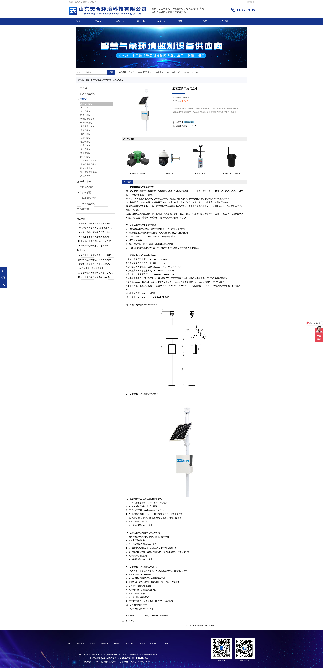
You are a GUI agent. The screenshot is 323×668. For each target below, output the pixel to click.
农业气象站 (196, 72)
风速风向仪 (85, 176)
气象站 (131, 72)
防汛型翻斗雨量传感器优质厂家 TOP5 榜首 (96, 241)
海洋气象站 (85, 157)
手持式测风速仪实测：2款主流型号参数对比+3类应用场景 (96, 228)
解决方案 (141, 21)
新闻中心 (120, 21)
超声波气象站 (118, 80)
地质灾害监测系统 (88, 160)
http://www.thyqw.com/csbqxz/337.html (152, 615)
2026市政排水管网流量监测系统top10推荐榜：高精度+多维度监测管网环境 (96, 237)
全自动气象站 (86, 123)
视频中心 (182, 21)
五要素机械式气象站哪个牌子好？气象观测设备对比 (96, 273)
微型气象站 (85, 141)
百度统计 (166, 644)
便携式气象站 (183, 72)
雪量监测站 (85, 153)
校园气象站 (85, 115)
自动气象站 (85, 111)
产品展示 (99, 21)
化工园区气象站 (87, 126)
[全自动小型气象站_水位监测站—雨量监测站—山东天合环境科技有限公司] (108, 8)
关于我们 (203, 21)
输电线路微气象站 (88, 164)
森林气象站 (85, 134)
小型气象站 (85, 107)
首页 (78, 21)
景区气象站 (85, 149)
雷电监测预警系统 (88, 172)
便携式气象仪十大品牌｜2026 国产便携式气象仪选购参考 (96, 264)
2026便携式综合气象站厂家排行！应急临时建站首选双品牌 (96, 246)
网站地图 (250, 2)
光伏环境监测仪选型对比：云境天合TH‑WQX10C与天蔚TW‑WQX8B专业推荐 (96, 260)
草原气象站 (85, 138)
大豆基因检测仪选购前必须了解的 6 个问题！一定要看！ (96, 223)
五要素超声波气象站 (139, 187)
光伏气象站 (85, 130)
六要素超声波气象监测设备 (203, 625)
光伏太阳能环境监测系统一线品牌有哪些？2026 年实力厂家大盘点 (96, 255)
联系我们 (224, 21)
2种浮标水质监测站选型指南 (91, 268)
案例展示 (161, 21)
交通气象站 (85, 145)
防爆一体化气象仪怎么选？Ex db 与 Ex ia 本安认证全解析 (96, 277)
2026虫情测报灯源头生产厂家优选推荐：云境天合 (96, 232)
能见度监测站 (86, 168)
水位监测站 (158, 72)
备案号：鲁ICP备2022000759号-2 (143, 662)
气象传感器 (170, 72)
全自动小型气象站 (144, 72)
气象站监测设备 (87, 119)
